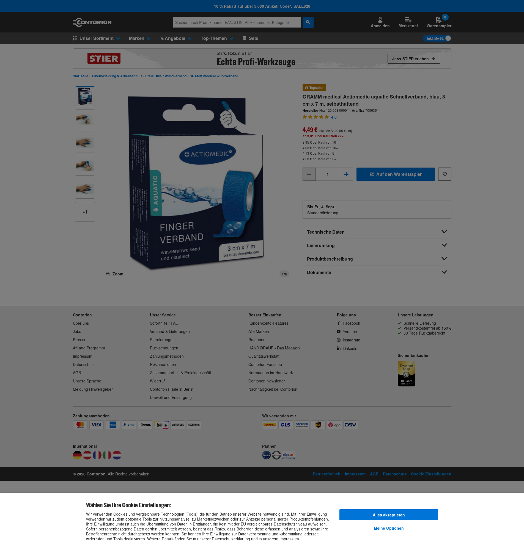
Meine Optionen (389, 528)
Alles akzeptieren (389, 515)
